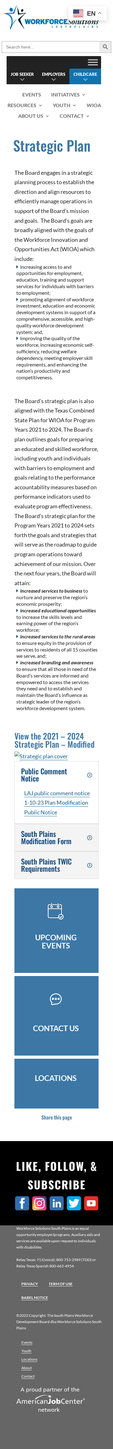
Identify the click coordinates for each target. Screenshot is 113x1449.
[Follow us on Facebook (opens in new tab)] (23, 1208)
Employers (53, 74)
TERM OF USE (61, 1283)
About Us (30, 116)
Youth (61, 105)
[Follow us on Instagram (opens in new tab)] (41, 1208)
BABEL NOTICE (34, 1297)
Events (31, 94)
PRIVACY (29, 1283)
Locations (29, 1359)
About (26, 1367)
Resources (22, 105)
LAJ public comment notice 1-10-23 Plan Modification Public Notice (57, 803)
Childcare (85, 74)
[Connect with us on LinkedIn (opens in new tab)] (58, 1208)
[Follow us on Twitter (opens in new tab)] (75, 1208)
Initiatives (65, 94)
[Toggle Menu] (93, 62)
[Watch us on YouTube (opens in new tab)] (92, 1208)
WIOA (94, 105)
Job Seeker (22, 74)
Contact (72, 116)
